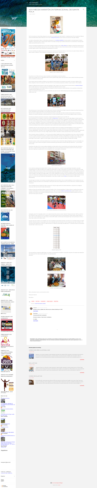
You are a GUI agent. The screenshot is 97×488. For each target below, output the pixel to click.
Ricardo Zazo (55, 118)
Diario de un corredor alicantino (7, 409)
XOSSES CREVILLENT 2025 (35, 376)
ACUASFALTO (33, 2)
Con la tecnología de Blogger (57, 482)
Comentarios (5, 486)
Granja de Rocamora (55, 37)
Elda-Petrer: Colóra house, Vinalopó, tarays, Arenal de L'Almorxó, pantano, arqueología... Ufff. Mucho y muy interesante (8, 443)
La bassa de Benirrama (5, 423)
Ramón (65, 45)
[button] (83, 9)
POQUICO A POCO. (4, 427)
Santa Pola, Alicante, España (40, 303)
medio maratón (50, 301)
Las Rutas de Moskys (5, 398)
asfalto (33, 301)
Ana (65, 176)
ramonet (35, 307)
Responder (35, 311)
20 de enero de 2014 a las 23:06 (42, 307)
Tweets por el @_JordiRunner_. (7, 473)
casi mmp (37, 301)
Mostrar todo (3, 447)
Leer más (82, 359)
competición (43, 301)
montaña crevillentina (59, 40)
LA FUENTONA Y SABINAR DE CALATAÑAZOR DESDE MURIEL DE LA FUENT (8, 404)
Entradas (4, 485)
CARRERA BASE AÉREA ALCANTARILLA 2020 (39, 350)
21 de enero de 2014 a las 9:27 (43, 313)
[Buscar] (85, 3)
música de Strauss (79, 85)
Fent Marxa (3, 418)
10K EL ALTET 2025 (33, 363)
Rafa (62, 45)
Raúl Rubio (35, 313)
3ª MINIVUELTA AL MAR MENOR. (7, 432)
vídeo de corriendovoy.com (66, 190)
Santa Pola (56, 301)
